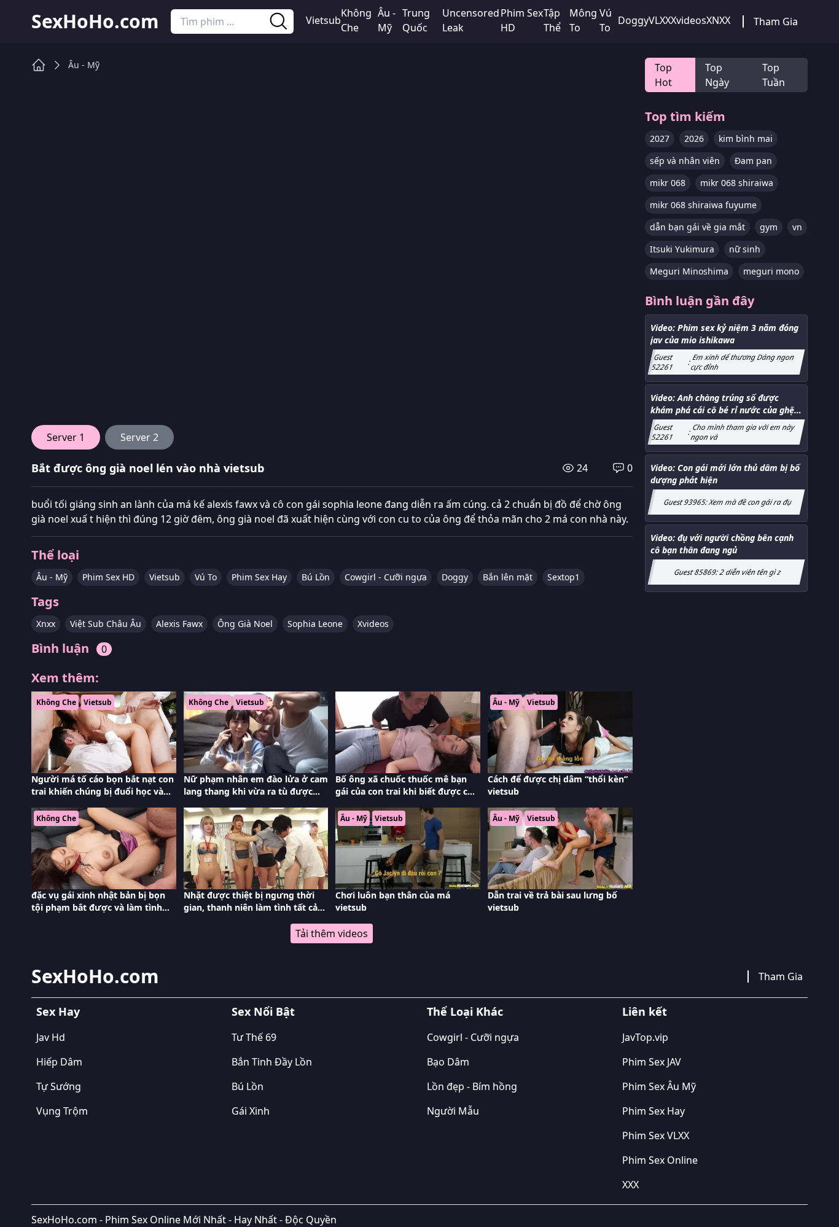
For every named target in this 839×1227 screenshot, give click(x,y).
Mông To (583, 20)
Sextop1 (563, 577)
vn (797, 227)
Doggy (633, 20)
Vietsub (323, 20)
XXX (630, 1184)
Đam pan (753, 160)
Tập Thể (552, 20)
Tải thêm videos (331, 933)
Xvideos (688, 20)
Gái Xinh (251, 1111)
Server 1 (66, 437)
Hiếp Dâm (59, 1062)
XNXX (718, 20)
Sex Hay (58, 1011)
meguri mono (771, 271)
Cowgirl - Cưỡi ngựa (386, 577)
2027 (659, 138)
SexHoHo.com (94, 21)
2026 (694, 138)
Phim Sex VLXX (655, 1135)
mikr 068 (667, 183)
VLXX (660, 20)
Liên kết (644, 1011)
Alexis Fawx (179, 623)
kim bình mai (746, 138)
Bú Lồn (316, 577)
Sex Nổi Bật (263, 1011)
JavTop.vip (645, 1037)
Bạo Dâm (448, 1062)
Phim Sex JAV (651, 1062)
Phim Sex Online (660, 1160)
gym (769, 227)
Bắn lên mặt (508, 577)
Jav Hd (50, 1037)
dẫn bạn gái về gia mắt (697, 227)
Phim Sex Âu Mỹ (659, 1086)
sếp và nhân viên (685, 160)
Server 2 (139, 437)
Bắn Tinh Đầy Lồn (272, 1062)
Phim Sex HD (522, 20)
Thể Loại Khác (465, 1011)
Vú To (605, 20)
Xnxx (45, 623)
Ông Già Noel (245, 623)
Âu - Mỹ (387, 20)
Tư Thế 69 (254, 1037)
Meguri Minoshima (689, 271)
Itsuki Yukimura (682, 249)
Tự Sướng (58, 1086)
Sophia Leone (315, 623)
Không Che (356, 20)
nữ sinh (744, 249)
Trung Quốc (416, 20)
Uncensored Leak (470, 20)
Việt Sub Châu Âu (105, 623)
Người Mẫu (453, 1111)
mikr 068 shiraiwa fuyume (703, 205)
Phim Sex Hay (259, 577)
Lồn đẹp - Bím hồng (472, 1086)
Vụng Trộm (62, 1111)
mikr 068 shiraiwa (736, 183)
